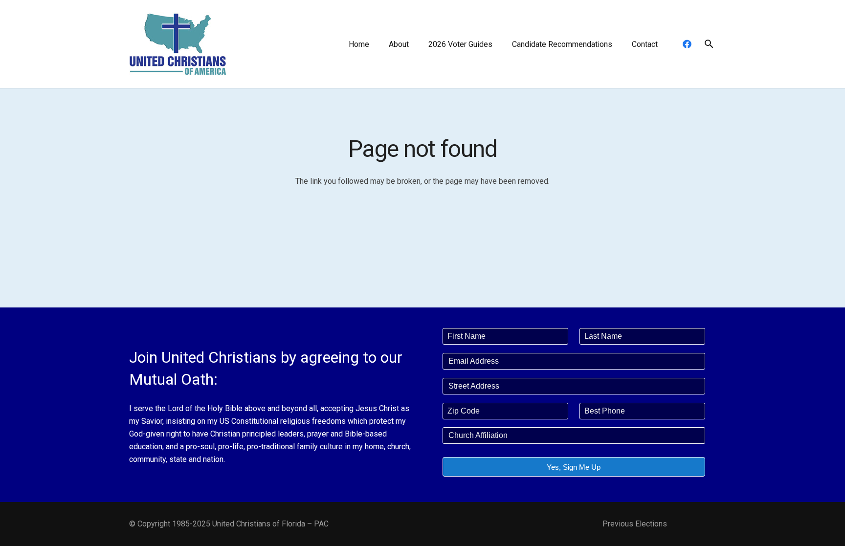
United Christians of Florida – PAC (270, 523)
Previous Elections (634, 523)
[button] (416, 43)
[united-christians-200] (178, 44)
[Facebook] (687, 44)
